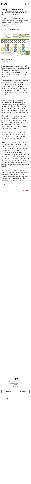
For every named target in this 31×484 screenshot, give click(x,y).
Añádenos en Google (15, 29)
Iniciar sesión (25, 4)
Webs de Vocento (25, 398)
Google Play (23, 391)
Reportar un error (26, 190)
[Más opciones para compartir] (7, 29)
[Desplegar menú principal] (29, 4)
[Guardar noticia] (2, 29)
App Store (9, 391)
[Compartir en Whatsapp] (5, 29)
